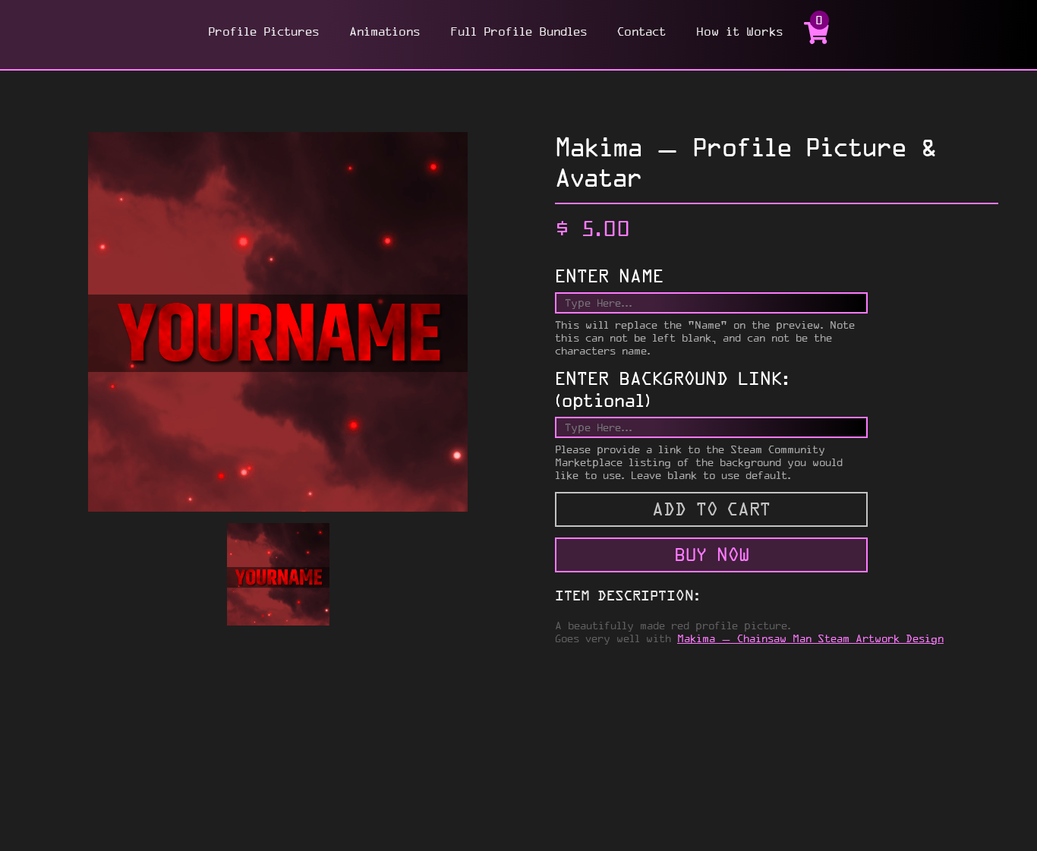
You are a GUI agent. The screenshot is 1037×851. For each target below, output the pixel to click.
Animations (384, 31)
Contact (641, 31)
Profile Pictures (263, 31)
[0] (816, 40)
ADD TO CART (711, 509)
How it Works (739, 31)
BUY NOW (711, 555)
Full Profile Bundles (518, 31)
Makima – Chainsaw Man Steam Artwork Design (810, 638)
